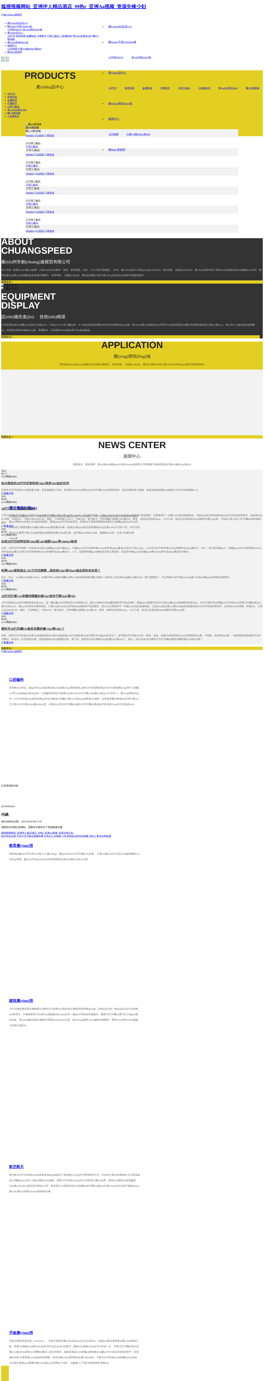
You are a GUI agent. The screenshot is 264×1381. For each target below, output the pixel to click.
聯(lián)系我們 (116, 149)
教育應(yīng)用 (21, 846)
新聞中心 (113, 118)
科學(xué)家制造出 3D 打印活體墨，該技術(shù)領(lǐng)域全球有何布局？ (50, 570)
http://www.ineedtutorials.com (29, 779)
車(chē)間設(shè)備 (141, 57)
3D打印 (113, 88)
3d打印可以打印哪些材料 (18, 508)
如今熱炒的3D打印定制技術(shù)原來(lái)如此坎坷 (35, 483)
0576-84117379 (21, 764)
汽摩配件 (165, 88)
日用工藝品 (184, 88)
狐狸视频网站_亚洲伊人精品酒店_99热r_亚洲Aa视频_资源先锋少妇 (73, 6)
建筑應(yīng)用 (21, 1001)
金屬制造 (147, 88)
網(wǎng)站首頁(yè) (120, 26)
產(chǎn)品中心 (117, 72)
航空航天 (16, 1167)
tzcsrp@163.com (17, 774)
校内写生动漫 (8, 836)
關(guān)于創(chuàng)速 (122, 42)
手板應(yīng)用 (21, 1333)
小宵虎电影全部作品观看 (75, 836)
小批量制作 (204, 88)
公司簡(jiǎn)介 (116, 57)
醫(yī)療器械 (252, 88)
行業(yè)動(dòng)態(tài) (138, 134)
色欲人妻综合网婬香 (100, 836)
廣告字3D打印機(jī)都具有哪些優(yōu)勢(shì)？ (33, 628)
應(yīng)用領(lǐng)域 (120, 103)
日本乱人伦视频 (52, 836)
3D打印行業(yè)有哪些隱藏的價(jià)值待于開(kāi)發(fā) (38, 596)
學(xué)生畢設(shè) (228, 88)
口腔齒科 (16, 680)
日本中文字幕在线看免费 (29, 836)
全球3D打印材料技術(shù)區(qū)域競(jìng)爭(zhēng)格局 (39, 541)
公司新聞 (113, 134)
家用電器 (129, 88)
